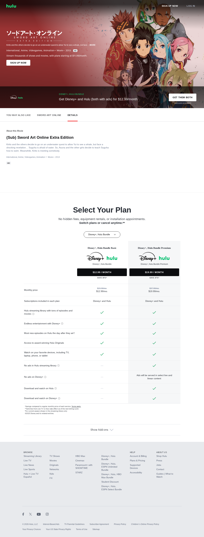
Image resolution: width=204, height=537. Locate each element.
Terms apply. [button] (76, 406)
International (13, 51)
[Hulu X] (33, 514)
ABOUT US (161, 452)
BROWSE (28, 452)
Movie (60, 51)
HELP (132, 452)
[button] (18, 114)
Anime (24, 51)
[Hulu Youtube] (41, 514)
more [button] (93, 45)
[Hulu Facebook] (25, 514)
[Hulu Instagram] (47, 514)
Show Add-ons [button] (99, 430)
